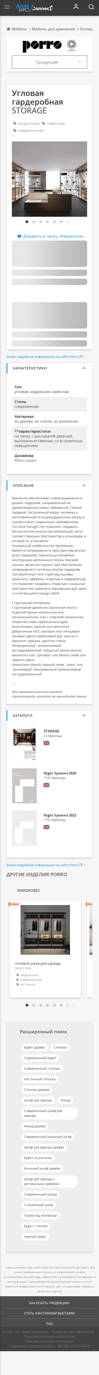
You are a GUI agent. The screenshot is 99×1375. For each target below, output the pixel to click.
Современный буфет (40, 1058)
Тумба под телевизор (40, 1215)
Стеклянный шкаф (38, 1205)
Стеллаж (60, 1047)
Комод (65, 1100)
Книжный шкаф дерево (42, 1168)
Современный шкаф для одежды (43, 1113)
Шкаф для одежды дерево (44, 1147)
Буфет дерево (34, 1047)
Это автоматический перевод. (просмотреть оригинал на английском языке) (49, 694)
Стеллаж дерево (36, 1089)
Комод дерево (35, 1126)
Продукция (47, 62)
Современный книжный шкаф (48, 1136)
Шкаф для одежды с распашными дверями (41, 1181)
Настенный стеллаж (40, 1079)
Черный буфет (35, 1236)
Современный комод (40, 1194)
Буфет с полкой (36, 1226)
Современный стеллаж (42, 1068)
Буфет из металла (38, 1158)
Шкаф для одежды (38, 1100)
